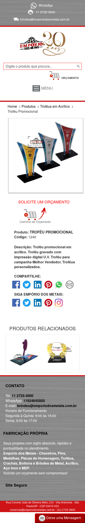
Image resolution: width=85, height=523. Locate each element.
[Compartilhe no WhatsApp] (59, 288)
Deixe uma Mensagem (63, 517)
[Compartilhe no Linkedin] (37, 288)
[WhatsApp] (33, 5)
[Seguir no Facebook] (16, 306)
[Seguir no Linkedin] (37, 306)
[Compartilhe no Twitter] (27, 288)
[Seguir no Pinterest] (48, 306)
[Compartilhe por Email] (69, 288)
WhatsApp (46, 5)
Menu (46, 88)
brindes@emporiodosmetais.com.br (45, 19)
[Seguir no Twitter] (27, 306)
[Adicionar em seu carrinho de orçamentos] (37, 215)
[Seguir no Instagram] (59, 306)
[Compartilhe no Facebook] (16, 288)
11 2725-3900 (45, 12)
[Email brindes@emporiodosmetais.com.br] (15, 19)
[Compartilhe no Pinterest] (48, 288)
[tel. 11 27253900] (30, 12)
